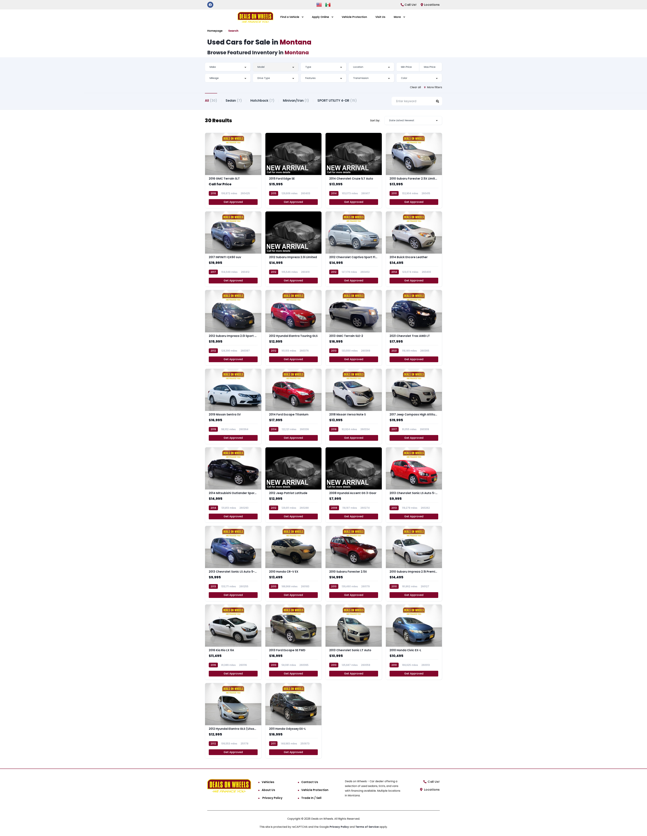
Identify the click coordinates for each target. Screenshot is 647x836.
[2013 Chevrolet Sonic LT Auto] (354, 642)
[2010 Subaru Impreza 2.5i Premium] (414, 563)
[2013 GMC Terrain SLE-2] (354, 327)
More (397, 17)
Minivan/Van (296, 100)
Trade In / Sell (311, 798)
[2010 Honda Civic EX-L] (414, 642)
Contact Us (309, 782)
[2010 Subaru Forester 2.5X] (354, 563)
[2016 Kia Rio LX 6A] (233, 642)
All (211, 100)
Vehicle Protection (354, 17)
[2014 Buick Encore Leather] (414, 249)
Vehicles (268, 782)
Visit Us (380, 17)
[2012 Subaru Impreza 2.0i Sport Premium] (233, 327)
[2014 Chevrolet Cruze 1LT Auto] (354, 170)
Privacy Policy (272, 798)
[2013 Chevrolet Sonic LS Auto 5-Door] (414, 485)
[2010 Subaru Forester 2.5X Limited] (414, 170)
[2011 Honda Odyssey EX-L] (293, 720)
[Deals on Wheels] (255, 17)
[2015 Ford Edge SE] (293, 170)
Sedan (234, 100)
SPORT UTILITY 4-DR (337, 100)
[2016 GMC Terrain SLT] (233, 170)
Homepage (215, 30)
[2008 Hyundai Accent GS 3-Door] (354, 485)
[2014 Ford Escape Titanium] (293, 406)
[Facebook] (210, 5)
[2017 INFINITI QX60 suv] (233, 249)
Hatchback (262, 100)
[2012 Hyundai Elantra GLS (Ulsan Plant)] (233, 720)
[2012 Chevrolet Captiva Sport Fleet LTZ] (354, 249)
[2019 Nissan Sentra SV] (233, 406)
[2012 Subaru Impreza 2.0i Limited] (293, 249)
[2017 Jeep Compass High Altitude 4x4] (414, 406)
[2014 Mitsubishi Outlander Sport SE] (233, 485)
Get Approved (233, 202)
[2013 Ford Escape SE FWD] (293, 642)
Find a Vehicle (289, 17)
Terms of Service (367, 827)
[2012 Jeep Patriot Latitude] (293, 485)
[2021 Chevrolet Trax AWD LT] (414, 327)
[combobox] (228, 66)
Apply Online (320, 17)
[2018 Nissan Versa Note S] (354, 406)
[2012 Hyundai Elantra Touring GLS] (293, 327)
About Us (268, 790)
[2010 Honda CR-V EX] (293, 563)
